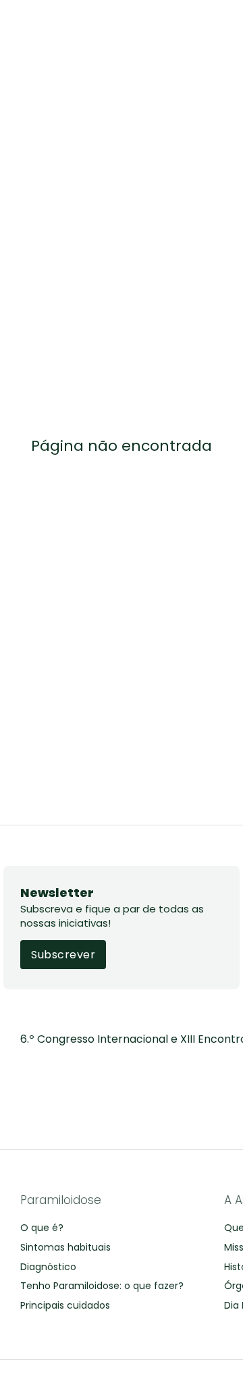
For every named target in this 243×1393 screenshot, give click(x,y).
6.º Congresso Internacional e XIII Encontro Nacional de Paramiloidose (121, 1039)
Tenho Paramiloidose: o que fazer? (102, 1285)
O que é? (41, 1227)
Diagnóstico (48, 1267)
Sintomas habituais (65, 1247)
